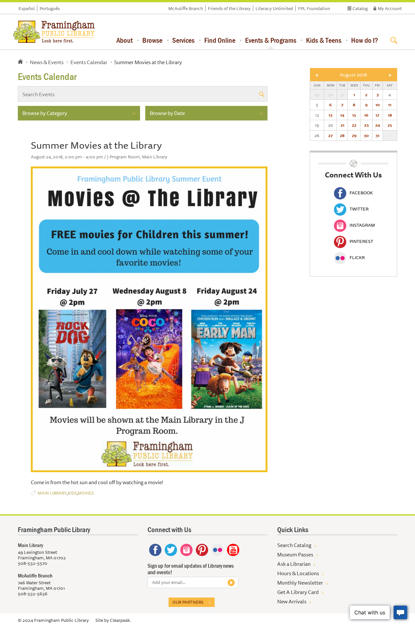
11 (389, 104)
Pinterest (361, 241)
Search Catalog (294, 545)
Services (183, 40)
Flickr (357, 257)
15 (354, 115)
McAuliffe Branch (185, 8)
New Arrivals (291, 601)
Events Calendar (88, 62)
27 (330, 135)
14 (342, 115)
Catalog (360, 8)
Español (26, 8)
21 (342, 125)
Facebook (361, 192)
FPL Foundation (314, 8)
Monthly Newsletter (300, 583)
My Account (390, 8)
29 (354, 135)
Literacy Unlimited (274, 8)
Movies (86, 493)
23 (366, 125)
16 (366, 115)
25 (389, 125)
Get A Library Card (298, 592)
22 (354, 125)
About (124, 40)
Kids (72, 493)
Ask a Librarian (294, 564)
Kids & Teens (323, 40)
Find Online (219, 40)
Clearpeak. (120, 620)
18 (390, 115)
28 (342, 135)
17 (377, 115)
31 (377, 135)
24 (377, 125)
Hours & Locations (298, 573)
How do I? (364, 40)
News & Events (47, 62)
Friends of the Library (229, 8)
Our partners (187, 602)
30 (366, 135)
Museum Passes (295, 554)
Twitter (359, 208)
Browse (152, 40)
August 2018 (353, 74)
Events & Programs (270, 40)
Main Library (52, 493)
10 (377, 104)
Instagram (362, 225)
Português (50, 8)
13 (330, 115)
